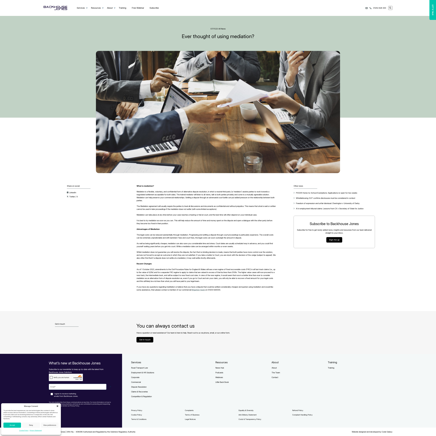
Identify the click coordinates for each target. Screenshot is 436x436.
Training (122, 8)
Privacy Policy (136, 410)
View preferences (49, 425)
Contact (275, 377)
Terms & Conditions (138, 419)
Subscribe (154, 8)
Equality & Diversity (246, 410)
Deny (31, 425)
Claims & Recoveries (139, 392)
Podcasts (219, 372)
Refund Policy (297, 410)
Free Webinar (138, 8)
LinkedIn (72, 192)
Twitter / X (73, 196)
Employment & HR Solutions (142, 372)
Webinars (219, 377)
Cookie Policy (23, 430)
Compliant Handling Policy (302, 415)
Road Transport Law (139, 368)
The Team (276, 372)
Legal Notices (190, 419)
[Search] (390, 8)
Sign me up (334, 240)
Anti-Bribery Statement (247, 415)
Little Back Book (222, 382)
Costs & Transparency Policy (250, 419)
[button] (57, 406)
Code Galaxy (387, 432)
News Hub (219, 368)
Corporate (135, 377)
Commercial (136, 382)
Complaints (189, 410)
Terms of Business (192, 415)
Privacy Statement (36, 430)
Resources (96, 8)
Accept (12, 425)
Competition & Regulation (141, 396)
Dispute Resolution (139, 387)
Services (81, 8)
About (110, 8)
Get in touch (145, 339)
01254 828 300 (379, 8)
